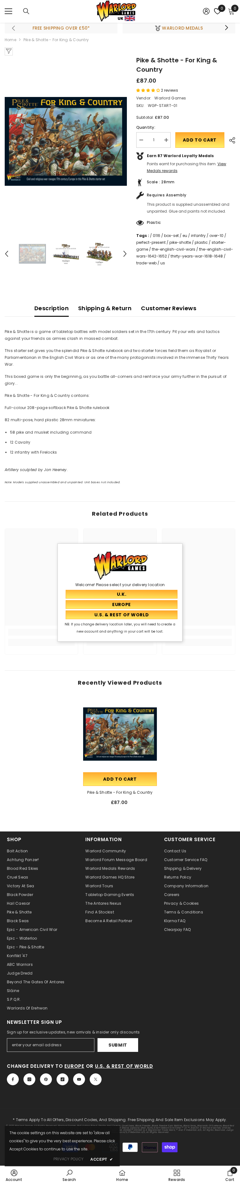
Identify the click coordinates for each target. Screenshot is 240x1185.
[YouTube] (79, 1079)
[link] (41, 632)
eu (184, 235)
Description (51, 308)
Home (10, 39)
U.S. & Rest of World (124, 1066)
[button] (6, 253)
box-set (171, 235)
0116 (156, 235)
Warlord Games (170, 98)
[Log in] (206, 11)
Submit (117, 1045)
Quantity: (145, 127)
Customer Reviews (168, 308)
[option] (66, 141)
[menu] (8, 11)
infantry (198, 235)
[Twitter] (96, 1079)
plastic (201, 242)
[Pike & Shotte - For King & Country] (120, 734)
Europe (74, 1066)
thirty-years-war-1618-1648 (197, 256)
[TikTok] (62, 1079)
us (162, 263)
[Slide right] (226, 28)
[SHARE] (229, 140)
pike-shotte (180, 242)
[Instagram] (29, 1079)
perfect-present (151, 242)
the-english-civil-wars (173, 249)
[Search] (26, 11)
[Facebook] (13, 1079)
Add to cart (200, 140)
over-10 (216, 235)
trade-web (146, 263)
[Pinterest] (46, 1079)
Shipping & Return (105, 308)
